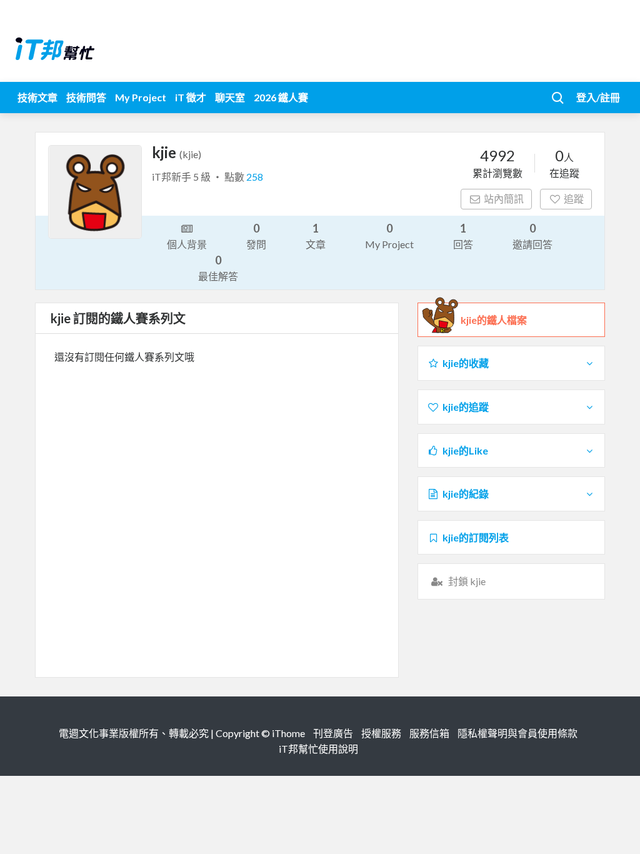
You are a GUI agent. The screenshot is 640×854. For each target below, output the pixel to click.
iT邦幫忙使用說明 (318, 749)
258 (254, 177)
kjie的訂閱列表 (475, 537)
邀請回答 (532, 235)
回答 (463, 235)
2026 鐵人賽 (281, 97)
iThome (288, 733)
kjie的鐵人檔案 (494, 320)
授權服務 (381, 733)
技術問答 (86, 97)
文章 (316, 235)
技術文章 (38, 97)
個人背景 (187, 244)
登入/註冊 (598, 97)
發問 (256, 235)
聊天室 (230, 97)
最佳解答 (218, 267)
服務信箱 (429, 733)
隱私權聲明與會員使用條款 (518, 733)
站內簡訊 (504, 198)
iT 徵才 (190, 97)
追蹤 (574, 198)
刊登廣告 (333, 733)
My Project (140, 97)
